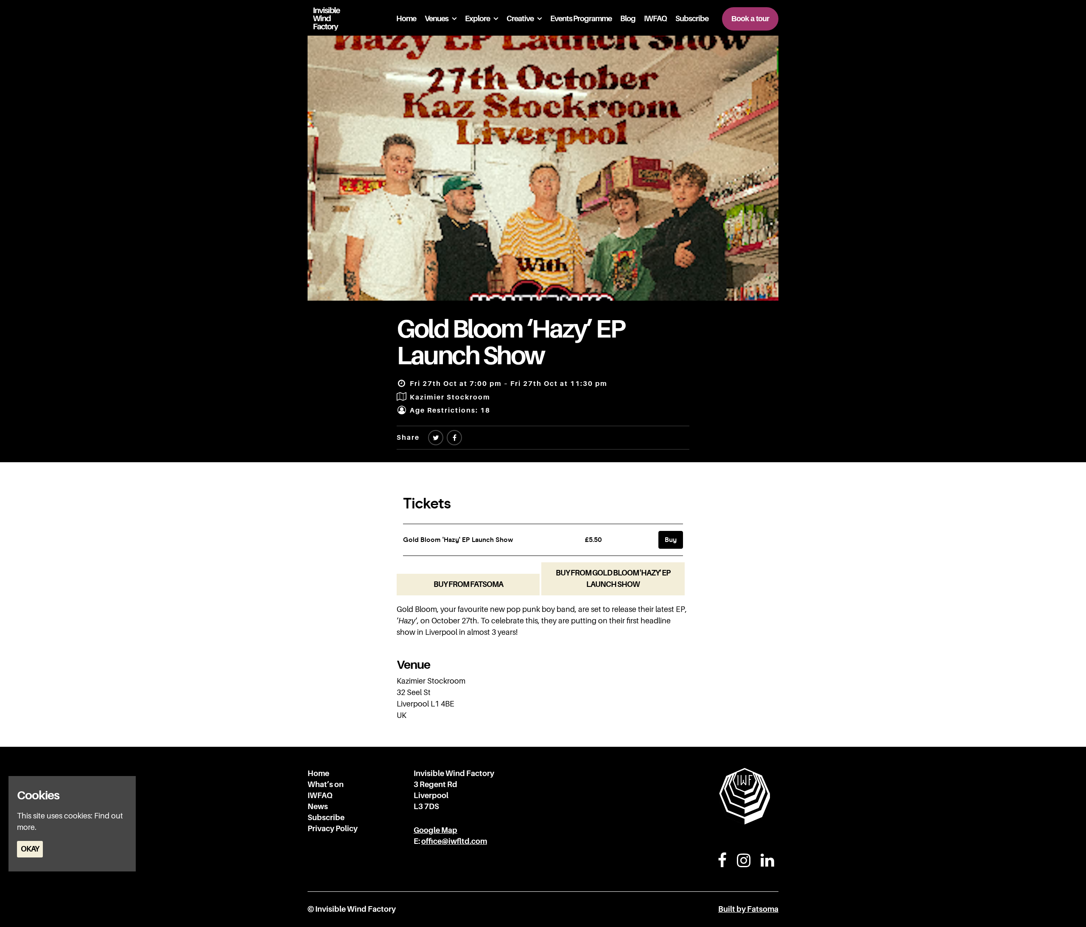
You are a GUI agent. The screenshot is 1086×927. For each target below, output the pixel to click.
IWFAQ (655, 18)
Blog (627, 18)
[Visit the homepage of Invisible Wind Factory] (324, 19)
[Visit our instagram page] (744, 863)
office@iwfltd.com (454, 841)
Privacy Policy (333, 828)
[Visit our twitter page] (435, 438)
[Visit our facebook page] (454, 438)
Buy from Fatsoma (468, 584)
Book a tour (750, 18)
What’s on (326, 784)
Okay (30, 849)
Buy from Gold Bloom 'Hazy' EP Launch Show (613, 579)
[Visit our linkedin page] (767, 863)
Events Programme (581, 18)
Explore (477, 18)
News (318, 806)
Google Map (435, 830)
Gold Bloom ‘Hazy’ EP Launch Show (510, 342)
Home (406, 18)
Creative (520, 18)
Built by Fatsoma (748, 909)
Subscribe (691, 18)
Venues (436, 18)
